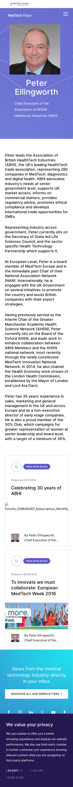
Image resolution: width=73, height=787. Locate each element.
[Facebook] (8, 712)
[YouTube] (53, 712)
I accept (13, 770)
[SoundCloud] (64, 712)
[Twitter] (42, 712)
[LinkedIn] (30, 712)
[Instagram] (19, 712)
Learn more (15, 777)
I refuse (37, 770)
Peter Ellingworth (41, 535)
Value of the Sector (37, 466)
